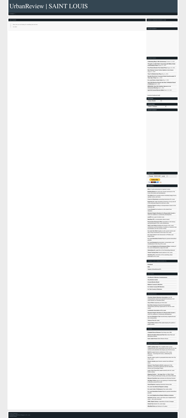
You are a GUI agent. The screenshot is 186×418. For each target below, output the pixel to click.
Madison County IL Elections (155, 284)
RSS (149, 266)
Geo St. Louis (151, 357)
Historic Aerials (151, 361)
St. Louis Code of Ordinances (155, 389)
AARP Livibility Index (153, 346)
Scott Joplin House (152, 338)
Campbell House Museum (154, 332)
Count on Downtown (153, 199)
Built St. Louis (151, 352)
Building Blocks (152, 191)
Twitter (149, 269)
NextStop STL (151, 219)
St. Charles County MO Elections (156, 286)
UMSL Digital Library (153, 401)
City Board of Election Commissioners (157, 277)
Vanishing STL (151, 254)
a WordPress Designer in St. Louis (22, 414)
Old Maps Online (152, 380)
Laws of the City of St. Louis (155, 370)
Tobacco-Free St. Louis (153, 320)
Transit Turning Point (153, 252)
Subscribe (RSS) (13, 416)
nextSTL (150, 217)
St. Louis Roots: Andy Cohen (155, 80)
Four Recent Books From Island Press (157, 67)
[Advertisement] (162, 42)
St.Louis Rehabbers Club (154, 316)
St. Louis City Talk (152, 231)
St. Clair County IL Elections (155, 289)
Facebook (150, 264)
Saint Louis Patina (152, 225)
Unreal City (150, 403)
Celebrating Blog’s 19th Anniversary (157, 61)
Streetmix (150, 397)
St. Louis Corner (152, 234)
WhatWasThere (151, 406)
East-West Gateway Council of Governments (159, 305)
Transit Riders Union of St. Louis (156, 322)
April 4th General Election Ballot (156, 90)
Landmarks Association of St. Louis (157, 310)
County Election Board (153, 282)
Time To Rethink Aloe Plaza (155, 73)
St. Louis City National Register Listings (158, 386)
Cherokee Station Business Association (158, 297)
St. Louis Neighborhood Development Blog (159, 246)
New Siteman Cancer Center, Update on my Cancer (160, 70)
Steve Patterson (14, 413)
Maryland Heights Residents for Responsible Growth (161, 213)
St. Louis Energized (153, 242)
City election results (153, 279)
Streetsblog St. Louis (153, 250)
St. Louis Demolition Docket (155, 238)
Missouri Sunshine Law (154, 378)
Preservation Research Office (155, 221)
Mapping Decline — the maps (155, 374)
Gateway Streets (152, 205)
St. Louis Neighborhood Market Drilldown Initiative (161, 395)
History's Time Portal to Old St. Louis (157, 365)
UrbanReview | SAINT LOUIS (48, 5)
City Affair (150, 195)
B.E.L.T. (150, 189)
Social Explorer (151, 384)
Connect (12, 13)
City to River (151, 302)
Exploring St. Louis (152, 201)
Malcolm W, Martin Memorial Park (156, 334)
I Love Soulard (151, 209)
